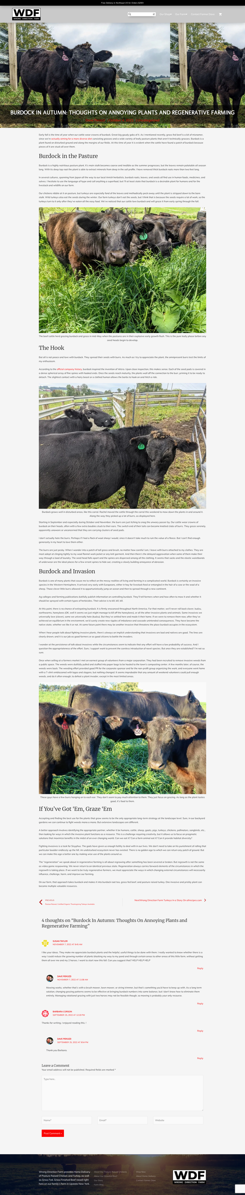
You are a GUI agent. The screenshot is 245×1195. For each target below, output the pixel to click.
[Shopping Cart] (224, 14)
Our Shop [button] (165, 14)
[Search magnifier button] (130, 14)
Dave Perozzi (64, 976)
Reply (200, 968)
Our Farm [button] (180, 14)
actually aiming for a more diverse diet (71, 138)
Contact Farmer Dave (203, 14)
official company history (69, 369)
